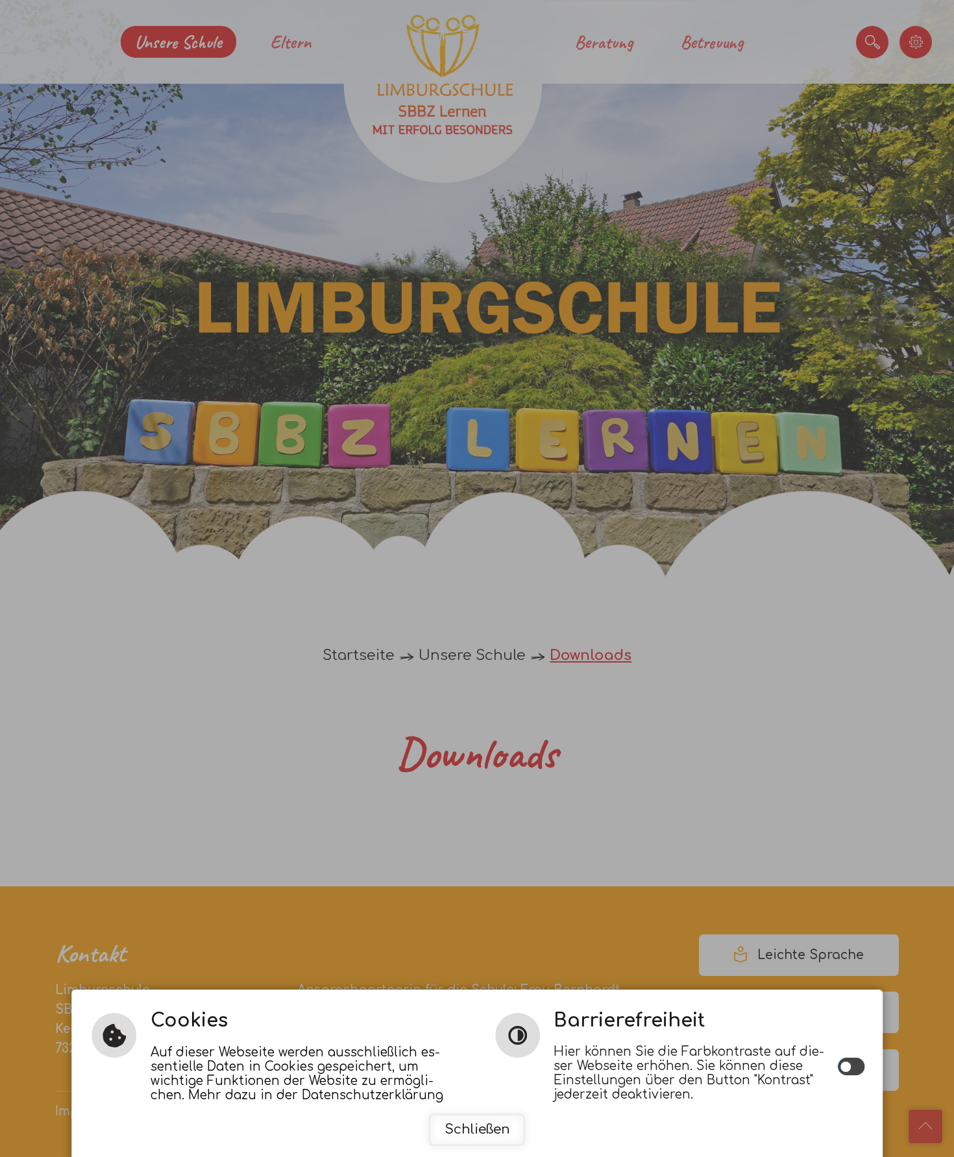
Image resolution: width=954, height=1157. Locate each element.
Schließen (477, 1129)
